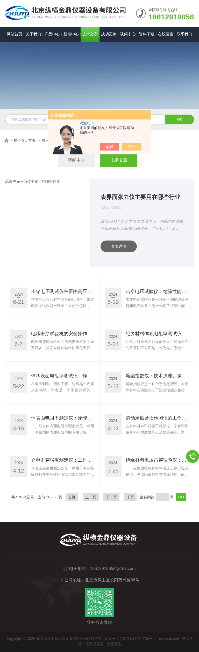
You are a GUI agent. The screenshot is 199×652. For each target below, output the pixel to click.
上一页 (90, 497)
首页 (31, 140)
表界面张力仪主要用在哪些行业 (140, 197)
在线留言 (165, 34)
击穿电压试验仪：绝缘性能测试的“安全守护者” (157, 291)
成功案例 (109, 34)
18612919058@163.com (113, 568)
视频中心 (128, 34)
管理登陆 (113, 644)
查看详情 (118, 246)
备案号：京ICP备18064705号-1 (130, 638)
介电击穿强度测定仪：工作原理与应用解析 (62, 460)
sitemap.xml (169, 638)
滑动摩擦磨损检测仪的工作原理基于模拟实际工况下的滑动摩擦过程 (157, 418)
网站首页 (14, 34)
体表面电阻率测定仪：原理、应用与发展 (62, 418)
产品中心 (52, 34)
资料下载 (146, 34)
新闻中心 (71, 34)
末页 (130, 497)
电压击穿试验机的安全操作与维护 (62, 333)
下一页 (111, 497)
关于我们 (33, 34)
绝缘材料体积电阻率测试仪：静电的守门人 (157, 333)
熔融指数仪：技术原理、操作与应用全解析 (157, 375)
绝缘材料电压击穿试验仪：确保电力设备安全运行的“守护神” (157, 460)
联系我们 (184, 34)
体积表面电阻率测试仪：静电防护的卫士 (62, 375)
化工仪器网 (94, 644)
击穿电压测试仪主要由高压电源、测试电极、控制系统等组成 (62, 291)
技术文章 (90, 34)
